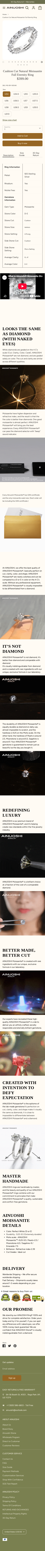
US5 (26, 94)
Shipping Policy (9, 1501)
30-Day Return (36, 154)
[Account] (33, 7)
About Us (6, 1425)
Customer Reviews (10, 1445)
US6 (6, 101)
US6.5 (16, 101)
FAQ (4, 1463)
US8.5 (16, 107)
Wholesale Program (11, 1437)
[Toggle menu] (4, 7)
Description (8, 155)
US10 (7, 114)
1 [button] (9, 62)
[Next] (41, 62)
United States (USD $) (13, 1532)
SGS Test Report (9, 1484)
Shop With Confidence (12, 1479)
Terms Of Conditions (11, 1505)
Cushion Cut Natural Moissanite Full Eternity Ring (19, 17)
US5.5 (35, 94)
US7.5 (35, 101)
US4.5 (16, 94)
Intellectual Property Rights (14, 1514)
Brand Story (7, 1429)
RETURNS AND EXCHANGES (15, 1509)
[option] (22, 40)
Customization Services (13, 1475)
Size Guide (21, 154)
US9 (26, 107)
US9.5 (35, 107)
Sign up (11, 1378)
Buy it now (22, 143)
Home (4, 14)
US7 (25, 101)
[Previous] (3, 62)
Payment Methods (10, 1471)
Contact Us (7, 1459)
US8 (6, 107)
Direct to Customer (11, 1441)
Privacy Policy (8, 1497)
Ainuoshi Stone (9, 1433)
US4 (6, 94)
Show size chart (9, 120)
